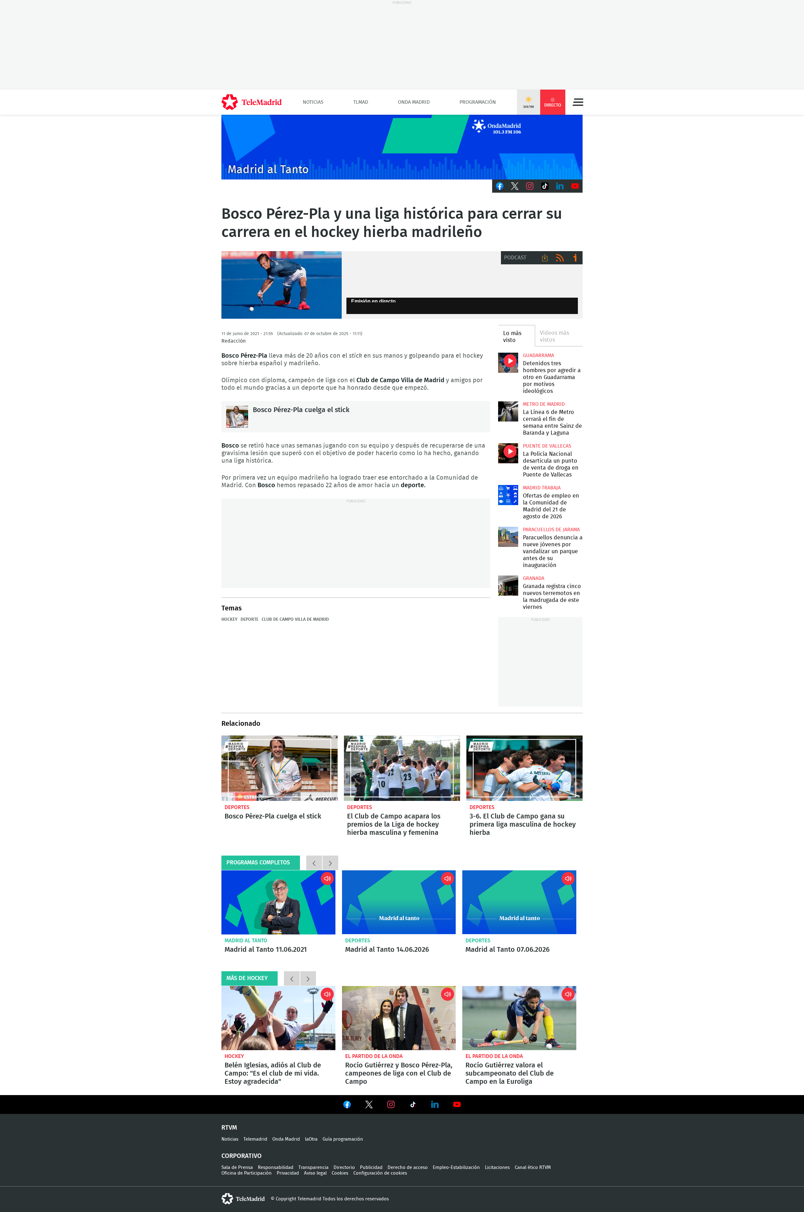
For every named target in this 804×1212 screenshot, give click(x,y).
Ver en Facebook (347, 1106)
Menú (577, 102)
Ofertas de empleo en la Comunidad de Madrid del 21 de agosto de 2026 (508, 495)
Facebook (499, 186)
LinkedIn (560, 186)
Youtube (575, 186)
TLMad (360, 102)
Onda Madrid (414, 102)
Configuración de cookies (380, 1173)
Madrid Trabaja (542, 487)
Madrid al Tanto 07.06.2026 (519, 902)
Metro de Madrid (544, 404)
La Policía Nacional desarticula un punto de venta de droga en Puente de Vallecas (508, 453)
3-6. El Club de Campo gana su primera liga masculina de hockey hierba (524, 768)
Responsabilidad (275, 1167)
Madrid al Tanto (246, 940)
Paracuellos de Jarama (551, 529)
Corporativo (241, 1156)
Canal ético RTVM (533, 1167)
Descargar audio (544, 257)
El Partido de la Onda (374, 1056)
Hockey (229, 619)
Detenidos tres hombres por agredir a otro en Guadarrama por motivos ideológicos (508, 362)
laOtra (311, 1139)
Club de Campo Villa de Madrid (295, 619)
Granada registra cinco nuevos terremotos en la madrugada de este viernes (508, 585)
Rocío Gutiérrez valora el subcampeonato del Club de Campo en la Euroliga (519, 1018)
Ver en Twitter (369, 1106)
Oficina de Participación (246, 1173)
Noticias (313, 102)
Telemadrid (255, 1139)
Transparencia (313, 1167)
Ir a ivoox (575, 257)
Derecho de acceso (408, 1167)
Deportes (237, 807)
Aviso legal (315, 1173)
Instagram (529, 186)
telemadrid (243, 1199)
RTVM (229, 1128)
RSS (560, 257)
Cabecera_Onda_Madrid (402, 147)
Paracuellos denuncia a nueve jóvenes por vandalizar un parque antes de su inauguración (508, 537)
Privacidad (288, 1173)
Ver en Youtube (457, 1104)
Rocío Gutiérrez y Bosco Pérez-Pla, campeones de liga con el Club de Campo (399, 1018)
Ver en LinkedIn (435, 1104)
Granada (533, 578)
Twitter (514, 186)
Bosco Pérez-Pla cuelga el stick (237, 417)
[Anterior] (314, 863)
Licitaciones (497, 1167)
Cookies (340, 1173)
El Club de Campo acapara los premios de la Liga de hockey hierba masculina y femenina (402, 768)
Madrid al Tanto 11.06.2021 (278, 902)
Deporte (249, 619)
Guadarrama (538, 355)
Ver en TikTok (413, 1106)
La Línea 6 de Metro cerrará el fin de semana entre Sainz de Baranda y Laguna (508, 411)
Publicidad (371, 1167)
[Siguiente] (330, 863)
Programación (477, 102)
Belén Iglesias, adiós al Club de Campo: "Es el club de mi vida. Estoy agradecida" (278, 1018)
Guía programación (343, 1139)
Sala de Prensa (237, 1167)
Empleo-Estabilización (456, 1167)
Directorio (344, 1167)
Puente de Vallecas (547, 446)
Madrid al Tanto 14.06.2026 (399, 902)
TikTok (544, 186)
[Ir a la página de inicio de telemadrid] (251, 102)
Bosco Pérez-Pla (281, 285)
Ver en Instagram (391, 1104)
